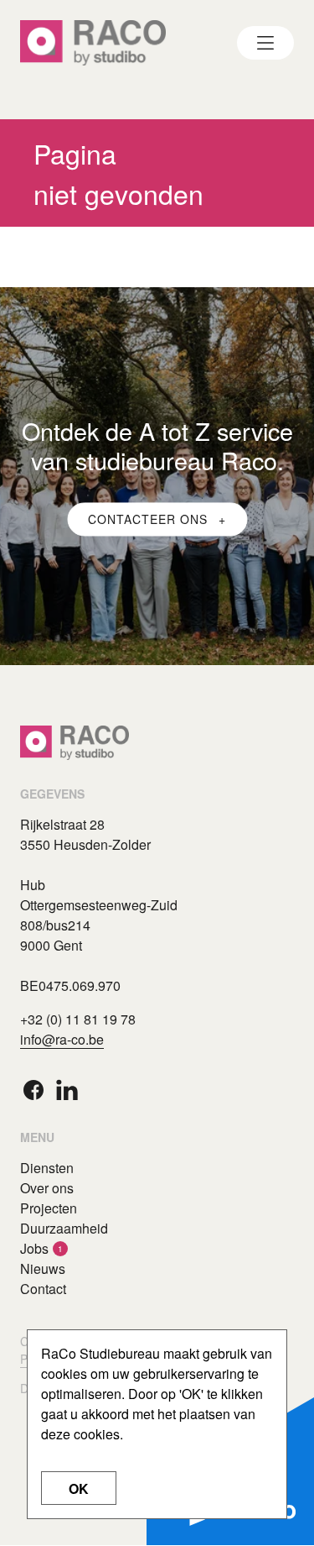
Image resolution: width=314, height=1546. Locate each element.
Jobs (34, 1248)
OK (79, 1488)
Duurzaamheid (64, 1228)
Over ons (47, 1187)
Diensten (47, 1167)
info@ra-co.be (62, 1039)
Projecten (48, 1208)
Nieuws (42, 1268)
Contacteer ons (150, 519)
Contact (43, 1288)
